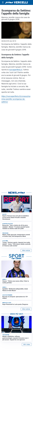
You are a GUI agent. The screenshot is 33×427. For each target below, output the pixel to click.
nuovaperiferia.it (15, 70)
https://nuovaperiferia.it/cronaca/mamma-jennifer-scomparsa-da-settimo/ (15, 99)
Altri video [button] (26, 344)
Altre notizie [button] (26, 250)
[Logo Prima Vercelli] (16, 2)
